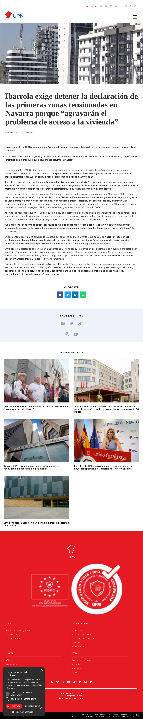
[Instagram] (111, 6)
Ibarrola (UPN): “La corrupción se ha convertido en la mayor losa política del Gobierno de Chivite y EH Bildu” (103, 467)
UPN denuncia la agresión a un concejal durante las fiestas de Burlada (36, 524)
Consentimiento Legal (80, 716)
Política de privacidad (89, 715)
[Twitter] (101, 6)
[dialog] (24, 691)
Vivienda (29, 132)
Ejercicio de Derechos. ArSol (102, 716)
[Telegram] (135, 6)
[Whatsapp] (130, 6)
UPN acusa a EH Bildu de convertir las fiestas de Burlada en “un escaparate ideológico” (36, 408)
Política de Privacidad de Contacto (113, 715)
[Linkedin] (125, 6)
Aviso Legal (133, 715)
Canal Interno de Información (126, 716)
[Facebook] (106, 6)
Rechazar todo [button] (32, 706)
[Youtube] (116, 6)
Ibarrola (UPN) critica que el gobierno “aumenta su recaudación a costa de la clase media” (31, 467)
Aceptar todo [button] (14, 706)
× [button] (41, 670)
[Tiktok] (121, 6)
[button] (60, 294)
